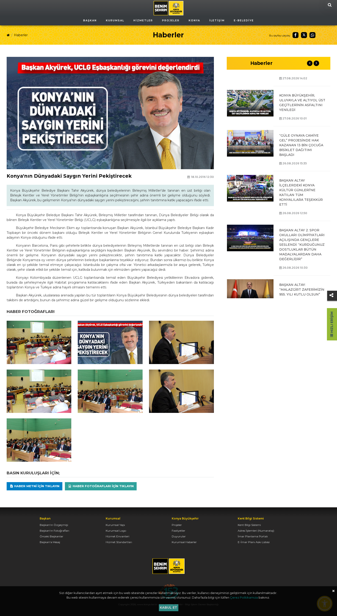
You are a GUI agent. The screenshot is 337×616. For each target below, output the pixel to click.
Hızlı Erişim (332, 323)
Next (316, 63)
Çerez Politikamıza (244, 597)
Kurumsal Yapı (115, 525)
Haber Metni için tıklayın (36, 486)
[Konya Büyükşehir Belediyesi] (168, 8)
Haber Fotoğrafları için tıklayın (103, 486)
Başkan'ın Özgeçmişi (54, 525)
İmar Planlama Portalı (253, 536)
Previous (309, 63)
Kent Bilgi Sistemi (249, 525)
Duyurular (179, 536)
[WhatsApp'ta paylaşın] (312, 35)
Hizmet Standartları (119, 542)
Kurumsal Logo (116, 530)
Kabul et (168, 607)
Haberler (21, 35)
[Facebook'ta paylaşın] (295, 35)
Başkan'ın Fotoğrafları (54, 530)
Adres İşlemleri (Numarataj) (256, 530)
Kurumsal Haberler (184, 542)
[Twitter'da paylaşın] (304, 35)
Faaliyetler (178, 530)
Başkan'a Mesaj (50, 542)
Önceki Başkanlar (51, 536)
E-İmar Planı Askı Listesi (254, 542)
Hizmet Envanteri (117, 536)
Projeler (177, 525)
